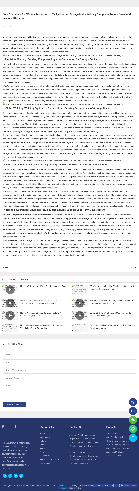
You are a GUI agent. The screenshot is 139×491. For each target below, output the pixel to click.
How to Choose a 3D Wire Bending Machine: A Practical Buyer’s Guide (40, 314)
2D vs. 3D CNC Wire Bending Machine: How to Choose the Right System (110, 314)
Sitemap (62, 488)
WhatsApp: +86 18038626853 (83, 460)
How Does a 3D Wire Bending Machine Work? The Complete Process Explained (112, 301)
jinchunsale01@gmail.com (87, 456)
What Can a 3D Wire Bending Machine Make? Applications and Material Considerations (40, 301)
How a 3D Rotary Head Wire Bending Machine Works (43, 286)
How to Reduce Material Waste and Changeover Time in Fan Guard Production (41, 326)
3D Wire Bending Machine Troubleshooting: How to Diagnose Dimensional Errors (112, 287)
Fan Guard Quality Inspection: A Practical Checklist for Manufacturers (112, 326)
